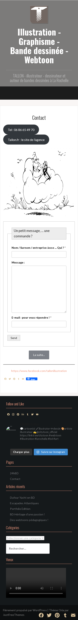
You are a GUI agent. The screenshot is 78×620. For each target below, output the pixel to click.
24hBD (14, 473)
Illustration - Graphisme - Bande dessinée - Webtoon (39, 46)
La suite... (39, 355)
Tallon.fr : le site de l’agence (26, 140)
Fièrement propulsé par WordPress (25, 610)
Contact (15, 478)
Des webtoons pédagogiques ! (29, 520)
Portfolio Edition (20, 508)
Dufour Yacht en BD (22, 497)
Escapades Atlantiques (24, 503)
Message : (18, 262)
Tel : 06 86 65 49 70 (21, 130)
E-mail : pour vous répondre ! (31, 317)
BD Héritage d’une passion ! (27, 514)
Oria (61, 610)
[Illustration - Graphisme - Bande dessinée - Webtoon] (39, 14)
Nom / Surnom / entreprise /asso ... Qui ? (38, 247)
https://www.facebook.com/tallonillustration (39, 370)
